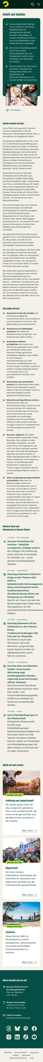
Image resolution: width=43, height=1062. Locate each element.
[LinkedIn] (17, 1037)
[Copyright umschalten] (35, 103)
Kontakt (16, 1055)
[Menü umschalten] (38, 4)
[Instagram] (9, 1037)
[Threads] (9, 1028)
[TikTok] (26, 1037)
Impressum (34, 1052)
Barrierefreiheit (21, 1052)
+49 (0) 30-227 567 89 (15, 1005)
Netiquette (26, 1055)
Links (32, 1058)
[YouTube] (34, 1037)
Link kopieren (15, 110)
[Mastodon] (26, 1028)
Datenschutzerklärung (18, 1058)
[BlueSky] (17, 1028)
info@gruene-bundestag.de (18, 1018)
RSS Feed (7, 1052)
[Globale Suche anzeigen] (32, 4)
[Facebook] (34, 1028)
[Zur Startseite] (11, 4)
